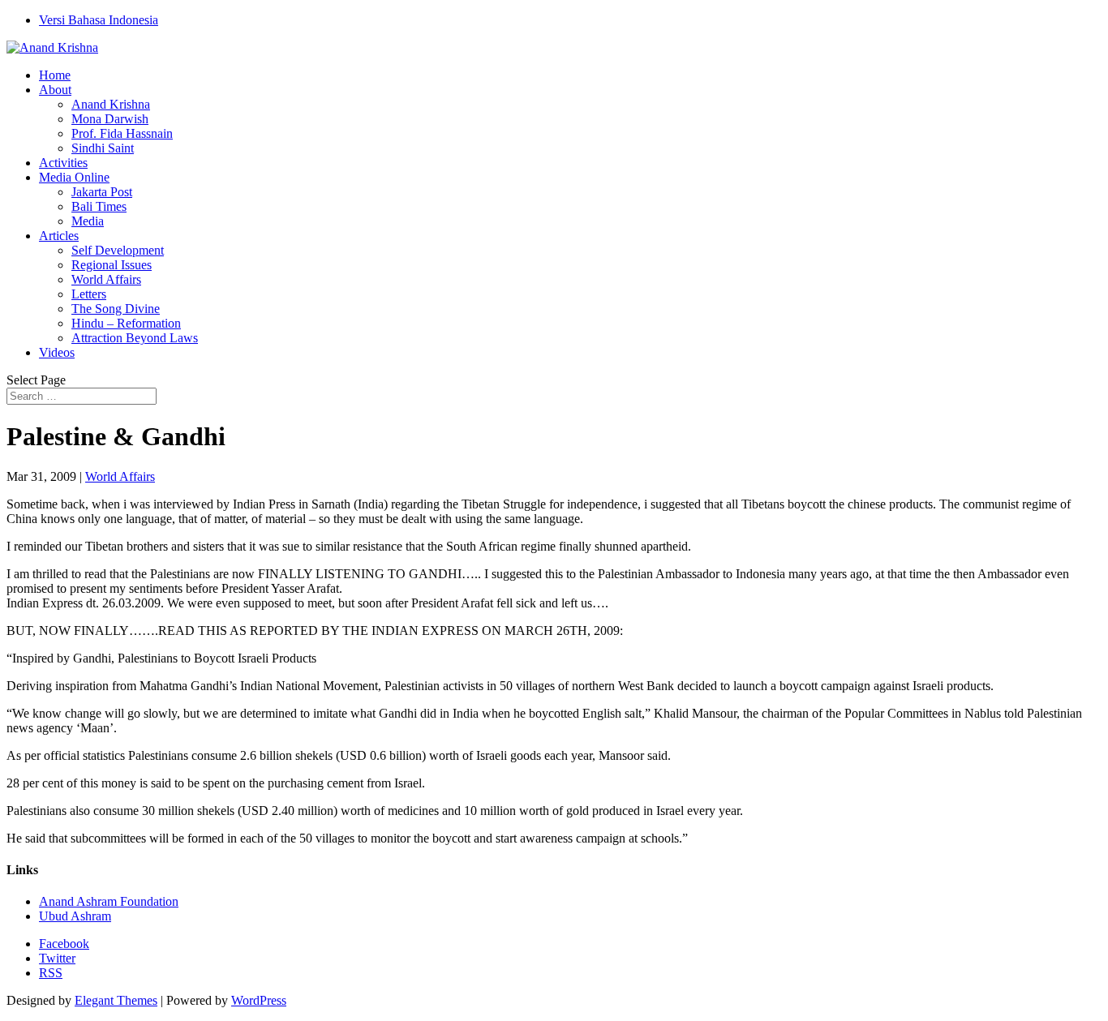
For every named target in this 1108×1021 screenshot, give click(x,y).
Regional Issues (111, 265)
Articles (59, 235)
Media (87, 221)
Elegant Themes (116, 1000)
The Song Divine (115, 308)
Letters (88, 294)
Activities (63, 162)
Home (55, 75)
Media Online (74, 177)
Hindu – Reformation (126, 323)
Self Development (117, 250)
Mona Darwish (109, 119)
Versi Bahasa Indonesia (98, 20)
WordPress (258, 1000)
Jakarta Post (101, 192)
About (55, 90)
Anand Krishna (110, 104)
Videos (57, 352)
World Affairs (106, 279)
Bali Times (99, 206)
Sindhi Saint (102, 148)
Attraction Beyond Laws (134, 338)
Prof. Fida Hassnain (122, 133)
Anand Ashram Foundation (108, 901)
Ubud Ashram (75, 916)
